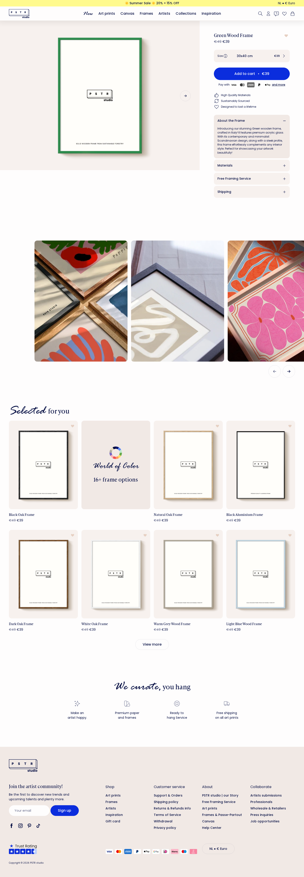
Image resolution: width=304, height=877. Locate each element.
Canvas (127, 13)
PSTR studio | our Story (220, 795)
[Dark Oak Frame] (43, 574)
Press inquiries (261, 815)
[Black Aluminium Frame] (260, 465)
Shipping (224, 191)
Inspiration (211, 13)
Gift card (112, 821)
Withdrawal (163, 821)
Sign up (64, 810)
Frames (146, 13)
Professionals (261, 802)
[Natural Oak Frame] (188, 465)
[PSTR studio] (19, 13)
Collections (186, 13)
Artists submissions (266, 795)
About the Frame (231, 120)
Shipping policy (166, 802)
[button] (252, 56)
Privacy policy (165, 828)
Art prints (106, 13)
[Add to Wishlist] (286, 35)
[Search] (260, 13)
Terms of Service (167, 815)
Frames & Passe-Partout (222, 815)
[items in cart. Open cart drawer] (292, 13)
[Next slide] (185, 96)
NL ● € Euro (286, 3)
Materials (225, 165)
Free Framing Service (234, 178)
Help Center (211, 828)
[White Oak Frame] (115, 574)
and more (278, 84)
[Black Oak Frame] (43, 465)
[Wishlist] (284, 13)
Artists (164, 13)
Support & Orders (168, 795)
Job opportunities (265, 821)
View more (152, 644)
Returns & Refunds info (172, 808)
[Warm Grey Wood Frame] (188, 574)
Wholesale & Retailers (268, 808)
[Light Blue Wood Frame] (260, 574)
